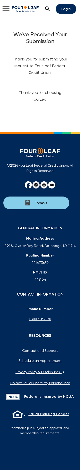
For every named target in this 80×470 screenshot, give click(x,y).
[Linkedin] (36, 184)
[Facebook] (28, 184)
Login (66, 9)
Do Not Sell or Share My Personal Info (40, 383)
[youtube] (51, 184)
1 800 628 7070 (40, 319)
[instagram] (44, 184)
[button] (47, 8)
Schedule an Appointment (40, 360)
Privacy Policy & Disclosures (39, 372)
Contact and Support (40, 350)
